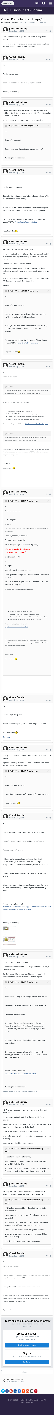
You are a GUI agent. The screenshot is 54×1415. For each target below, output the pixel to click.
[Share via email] (31, 1391)
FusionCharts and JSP (37, 22)
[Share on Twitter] (3, 1391)
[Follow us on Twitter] (30, 1407)
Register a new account (27, 1345)
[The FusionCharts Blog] (18, 1407)
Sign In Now (27, 1362)
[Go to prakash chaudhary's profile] (5, 29)
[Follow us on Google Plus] (36, 1407)
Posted (16, 31)
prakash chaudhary (11, 22)
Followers (24, 1372)
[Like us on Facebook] (24, 1407)
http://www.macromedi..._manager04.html (21, 1074)
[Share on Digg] (15, 1391)
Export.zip (6, 737)
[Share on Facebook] (7, 1391)
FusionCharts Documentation (26, 222)
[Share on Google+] (11, 1391)
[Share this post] (50, 31)
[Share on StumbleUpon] (27, 1391)
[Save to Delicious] (19, 1391)
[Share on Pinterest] (35, 1391)
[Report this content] (46, 31)
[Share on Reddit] (23, 1391)
